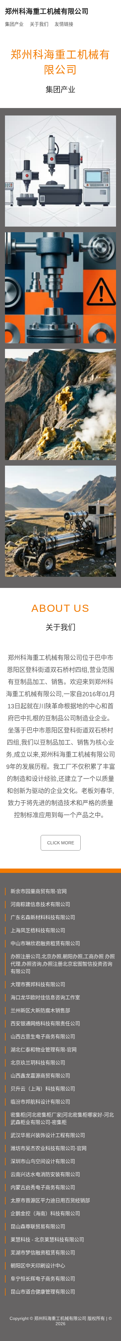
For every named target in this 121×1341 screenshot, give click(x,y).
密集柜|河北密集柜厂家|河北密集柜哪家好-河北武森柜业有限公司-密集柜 (62, 1118)
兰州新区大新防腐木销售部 (40, 1010)
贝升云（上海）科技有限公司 (43, 1088)
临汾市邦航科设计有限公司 (40, 1101)
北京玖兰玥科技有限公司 (38, 1062)
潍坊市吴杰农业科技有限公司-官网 (49, 1148)
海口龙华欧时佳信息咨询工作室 (45, 997)
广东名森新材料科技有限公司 (43, 917)
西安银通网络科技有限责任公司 (45, 1023)
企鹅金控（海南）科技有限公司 (45, 1213)
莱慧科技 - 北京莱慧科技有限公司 (47, 1239)
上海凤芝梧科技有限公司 (38, 930)
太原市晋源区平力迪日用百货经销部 (50, 1200)
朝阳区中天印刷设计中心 (38, 1265)
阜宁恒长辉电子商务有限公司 (43, 1278)
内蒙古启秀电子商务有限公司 (43, 1187)
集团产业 (14, 24)
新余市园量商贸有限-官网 (39, 891)
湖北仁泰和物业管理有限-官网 (44, 1049)
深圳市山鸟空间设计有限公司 (43, 1161)
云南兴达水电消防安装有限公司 (45, 1174)
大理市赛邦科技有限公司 (38, 984)
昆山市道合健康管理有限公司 (43, 1291)
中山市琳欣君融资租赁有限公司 (45, 943)
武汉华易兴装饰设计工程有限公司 (48, 1135)
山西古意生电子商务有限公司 (43, 1036)
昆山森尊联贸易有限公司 (38, 1226)
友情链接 (64, 24)
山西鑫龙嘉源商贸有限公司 (40, 1075)
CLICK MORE (60, 842)
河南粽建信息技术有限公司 (40, 904)
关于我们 (39, 24)
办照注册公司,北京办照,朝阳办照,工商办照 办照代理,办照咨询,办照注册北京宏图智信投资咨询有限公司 (63, 964)
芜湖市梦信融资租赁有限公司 (43, 1252)
